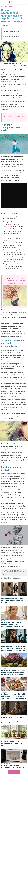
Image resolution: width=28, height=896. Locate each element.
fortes (19, 561)
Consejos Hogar (6, 597)
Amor (2, 6)
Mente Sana (4, 716)
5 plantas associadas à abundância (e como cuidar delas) (11, 744)
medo (7, 93)
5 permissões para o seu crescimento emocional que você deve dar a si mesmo (15, 280)
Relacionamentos (9, 6)
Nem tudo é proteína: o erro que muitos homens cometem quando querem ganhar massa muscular (13, 648)
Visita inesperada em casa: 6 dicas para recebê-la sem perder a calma (13, 601)
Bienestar (4, 644)
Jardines (3, 668)
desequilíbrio (5, 449)
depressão (21, 375)
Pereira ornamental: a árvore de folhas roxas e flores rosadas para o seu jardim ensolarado (13, 672)
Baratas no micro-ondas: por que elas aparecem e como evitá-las (13, 766)
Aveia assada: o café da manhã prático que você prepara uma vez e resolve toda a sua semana (13, 696)
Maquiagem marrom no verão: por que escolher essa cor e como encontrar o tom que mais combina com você (13, 625)
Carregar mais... (14, 772)
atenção (10, 224)
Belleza (3, 620)
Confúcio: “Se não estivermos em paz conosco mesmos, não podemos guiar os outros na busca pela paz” (12, 720)
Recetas (3, 692)
